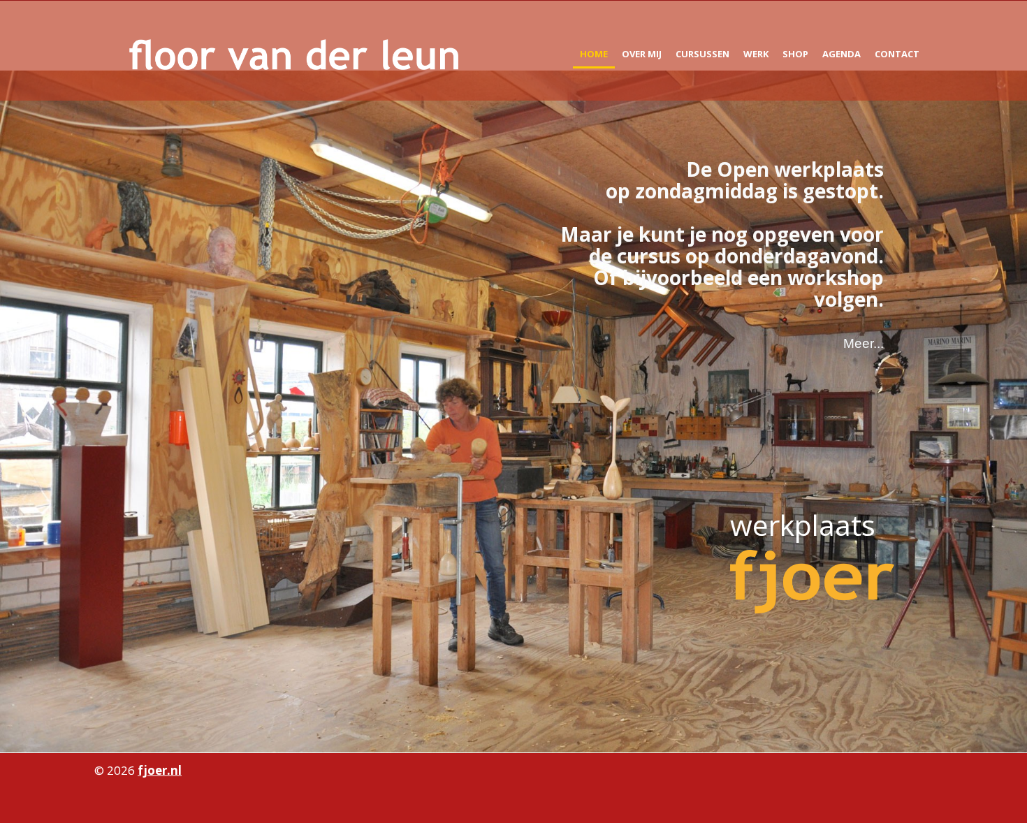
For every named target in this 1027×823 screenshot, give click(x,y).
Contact (897, 54)
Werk (756, 54)
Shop (795, 54)
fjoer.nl (160, 770)
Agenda (841, 54)
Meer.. (861, 343)
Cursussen (702, 54)
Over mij (642, 54)
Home (594, 54)
